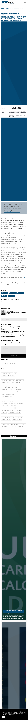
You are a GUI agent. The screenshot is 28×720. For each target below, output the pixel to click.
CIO (9, 387)
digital (20, 422)
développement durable (8, 422)
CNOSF (20, 371)
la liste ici (16, 284)
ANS (16, 373)
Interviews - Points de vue (12, 13)
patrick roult (6, 382)
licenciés (13, 426)
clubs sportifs (19, 410)
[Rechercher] (25, 319)
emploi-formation (7, 396)
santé (18, 385)
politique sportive (7, 389)
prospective (19, 417)
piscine (4, 387)
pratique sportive (7, 373)
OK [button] (3, 717)
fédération (13, 371)
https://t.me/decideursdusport (12, 212)
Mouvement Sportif (13, 610)
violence (4, 424)
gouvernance (20, 380)
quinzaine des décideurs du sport (12, 403)
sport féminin (17, 419)
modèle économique (7, 398)
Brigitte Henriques (7, 410)
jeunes (18, 382)
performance (5, 385)
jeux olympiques (6, 378)
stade (13, 385)
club (17, 398)
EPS (13, 382)
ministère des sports (8, 380)
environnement (20, 408)
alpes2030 (4, 401)
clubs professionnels (8, 394)
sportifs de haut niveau (9, 405)
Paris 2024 (5, 371)
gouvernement (19, 389)
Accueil (2, 8)
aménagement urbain (8, 408)
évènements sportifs (8, 417)
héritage (18, 391)
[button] (4, 293)
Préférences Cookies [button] (9, 717)
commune (20, 426)
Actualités (7, 8)
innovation (5, 426)
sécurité (4, 412)
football (14, 387)
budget (11, 401)
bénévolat (5, 429)
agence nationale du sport (17, 424)
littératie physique (14, 412)
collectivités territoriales (9, 415)
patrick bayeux (6, 419)
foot (21, 415)
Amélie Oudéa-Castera (8, 391)
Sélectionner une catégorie (9, 363)
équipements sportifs (8, 375)
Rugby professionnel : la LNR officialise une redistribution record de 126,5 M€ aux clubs (13, 332)
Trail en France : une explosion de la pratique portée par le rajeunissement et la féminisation (13, 335)
